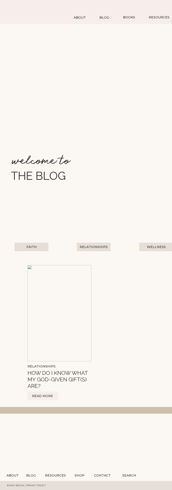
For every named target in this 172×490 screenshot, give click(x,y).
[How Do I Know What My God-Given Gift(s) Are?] (59, 313)
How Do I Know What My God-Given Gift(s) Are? (58, 379)
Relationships (42, 366)
